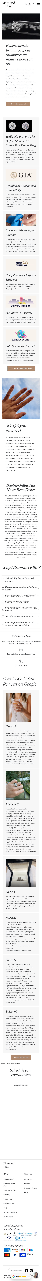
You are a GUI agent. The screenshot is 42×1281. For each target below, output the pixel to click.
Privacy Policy (8, 1216)
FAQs (26, 1192)
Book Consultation (13, 1064)
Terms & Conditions (10, 1212)
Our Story (6, 1194)
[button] (38, 4)
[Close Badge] (31, 1275)
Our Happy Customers (21, 1057)
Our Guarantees (8, 1203)
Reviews (27, 1183)
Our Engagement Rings (9, 1185)
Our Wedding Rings (9, 1190)
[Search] (26, 4)
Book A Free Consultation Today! (21, 368)
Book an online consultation (17, 104)
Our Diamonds (8, 1179)
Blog (5, 1208)
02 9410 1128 (21, 665)
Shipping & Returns (30, 1188)
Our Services (7, 1199)
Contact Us (28, 1179)
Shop (3, 1064)
